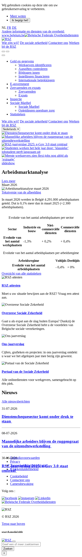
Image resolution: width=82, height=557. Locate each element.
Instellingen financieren (34, 76)
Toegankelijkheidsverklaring (29, 465)
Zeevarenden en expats (25, 88)
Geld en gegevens (22, 61)
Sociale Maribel (20, 103)
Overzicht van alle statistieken (21, 273)
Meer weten (18, 16)
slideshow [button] (8, 163)
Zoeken (7, 548)
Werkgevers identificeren (35, 65)
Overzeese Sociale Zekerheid (22, 313)
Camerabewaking (21, 484)
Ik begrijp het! (20, 20)
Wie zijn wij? (10, 43)
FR (9, 27)
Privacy (15, 461)
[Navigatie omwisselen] (3, 55)
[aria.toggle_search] (3, 51)
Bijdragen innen (29, 72)
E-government (19, 84)
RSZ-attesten (11, 285)
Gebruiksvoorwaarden (25, 458)
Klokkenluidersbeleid (24, 469)
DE (14, 27)
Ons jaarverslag (13, 344)
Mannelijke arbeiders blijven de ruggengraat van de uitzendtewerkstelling (40, 443)
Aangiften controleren (33, 69)
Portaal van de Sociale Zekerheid (25, 371)
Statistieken (17, 114)
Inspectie (16, 99)
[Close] (14, 541)
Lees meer (8, 181)
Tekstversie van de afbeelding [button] (21, 192)
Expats (23, 95)
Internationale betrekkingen (37, 80)
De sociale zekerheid (34, 43)
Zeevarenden (27, 91)
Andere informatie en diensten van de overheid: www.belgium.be (33, 33)
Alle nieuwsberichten (16, 401)
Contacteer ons (58, 43)
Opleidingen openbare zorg (37, 110)
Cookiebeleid (19, 476)
